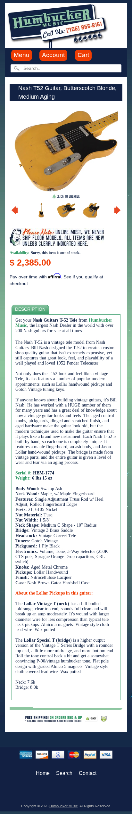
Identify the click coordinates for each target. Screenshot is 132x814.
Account (53, 55)
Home (43, 773)
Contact (87, 773)
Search (64, 773)
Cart (83, 55)
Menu (21, 55)
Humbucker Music (63, 806)
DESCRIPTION (30, 309)
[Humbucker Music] (58, 25)
